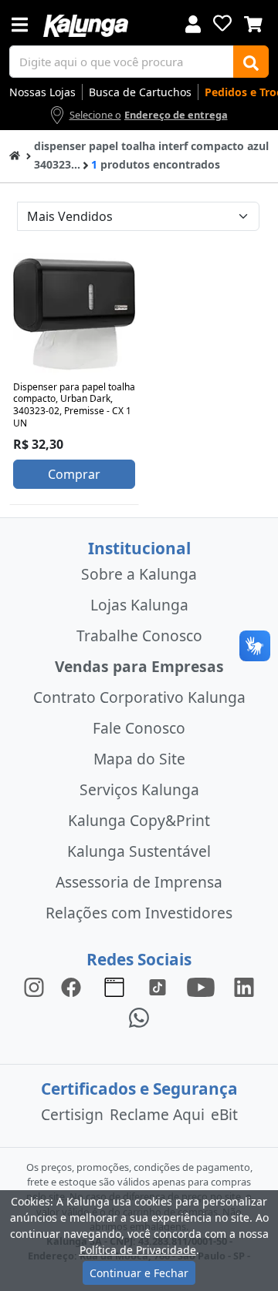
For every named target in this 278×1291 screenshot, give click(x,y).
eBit (224, 1114)
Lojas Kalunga (139, 604)
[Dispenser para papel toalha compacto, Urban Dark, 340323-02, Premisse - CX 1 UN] (74, 314)
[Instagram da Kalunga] (34, 986)
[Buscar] (251, 61)
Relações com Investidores (139, 912)
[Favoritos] (222, 23)
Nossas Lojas (42, 92)
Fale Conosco (139, 727)
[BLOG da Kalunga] (244, 986)
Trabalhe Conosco (139, 635)
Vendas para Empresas (139, 666)
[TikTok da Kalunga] (157, 986)
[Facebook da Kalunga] (74, 986)
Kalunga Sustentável (139, 851)
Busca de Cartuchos (140, 92)
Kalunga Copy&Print (139, 820)
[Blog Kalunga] (114, 986)
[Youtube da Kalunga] (200, 986)
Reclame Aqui (157, 1114)
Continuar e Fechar (139, 1273)
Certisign (72, 1114)
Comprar (74, 474)
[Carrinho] (253, 22)
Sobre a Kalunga (139, 574)
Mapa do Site (139, 758)
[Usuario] (193, 22)
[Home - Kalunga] (14, 154)
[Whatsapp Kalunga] (139, 1017)
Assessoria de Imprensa (139, 881)
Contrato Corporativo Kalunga (139, 697)
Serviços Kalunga (139, 789)
